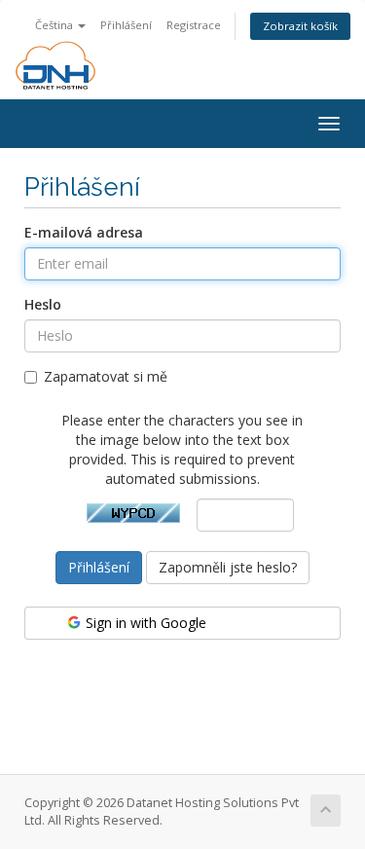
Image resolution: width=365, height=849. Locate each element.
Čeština (55, 25)
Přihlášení (126, 25)
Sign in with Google (144, 622)
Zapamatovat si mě (105, 376)
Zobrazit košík (300, 25)
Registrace (193, 25)
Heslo (42, 304)
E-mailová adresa (83, 232)
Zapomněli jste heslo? (228, 567)
